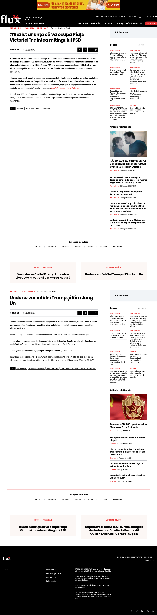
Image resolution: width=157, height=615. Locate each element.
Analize (133, 88)
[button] (139, 16)
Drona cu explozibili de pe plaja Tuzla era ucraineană (118, 72)
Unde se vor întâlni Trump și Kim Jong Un (114, 274)
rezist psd (46, 109)
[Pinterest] (90, 50)
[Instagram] (150, 16)
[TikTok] (137, 611)
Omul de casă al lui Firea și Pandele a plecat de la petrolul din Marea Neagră (43, 276)
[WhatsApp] (95, 50)
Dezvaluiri (15, 28)
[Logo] (7, 558)
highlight (43, 28)
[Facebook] (147, 16)
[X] (153, 16)
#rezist (20, 109)
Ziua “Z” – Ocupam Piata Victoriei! (65, 88)
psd (37, 109)
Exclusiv (29, 28)
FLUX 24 (15, 50)
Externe (133, 105)
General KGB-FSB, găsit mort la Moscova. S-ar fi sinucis (137, 111)
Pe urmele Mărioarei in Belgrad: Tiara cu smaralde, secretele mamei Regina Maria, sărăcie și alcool (138, 58)
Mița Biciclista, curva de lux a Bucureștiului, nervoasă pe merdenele (138, 95)
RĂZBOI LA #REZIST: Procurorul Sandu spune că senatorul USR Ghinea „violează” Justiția (118, 57)
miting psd (30, 109)
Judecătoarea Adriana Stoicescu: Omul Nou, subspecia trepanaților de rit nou (118, 96)
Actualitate (115, 50)
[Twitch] (142, 611)
